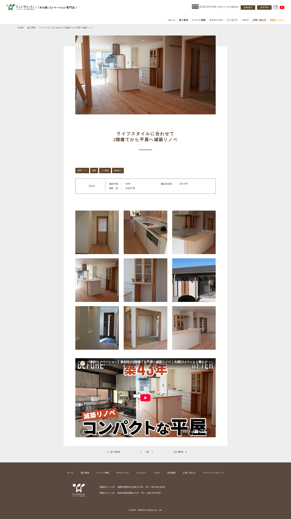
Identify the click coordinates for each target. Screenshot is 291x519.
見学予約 (264, 7)
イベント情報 (199, 20)
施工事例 (183, 20)
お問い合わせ (259, 20)
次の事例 (178, 452)
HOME (20, 27)
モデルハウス (216, 20)
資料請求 (248, 7)
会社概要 (171, 473)
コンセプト (232, 20)
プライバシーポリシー (213, 473)
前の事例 (115, 452)
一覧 (146, 452)
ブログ (245, 20)
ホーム (171, 20)
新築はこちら (277, 20)
